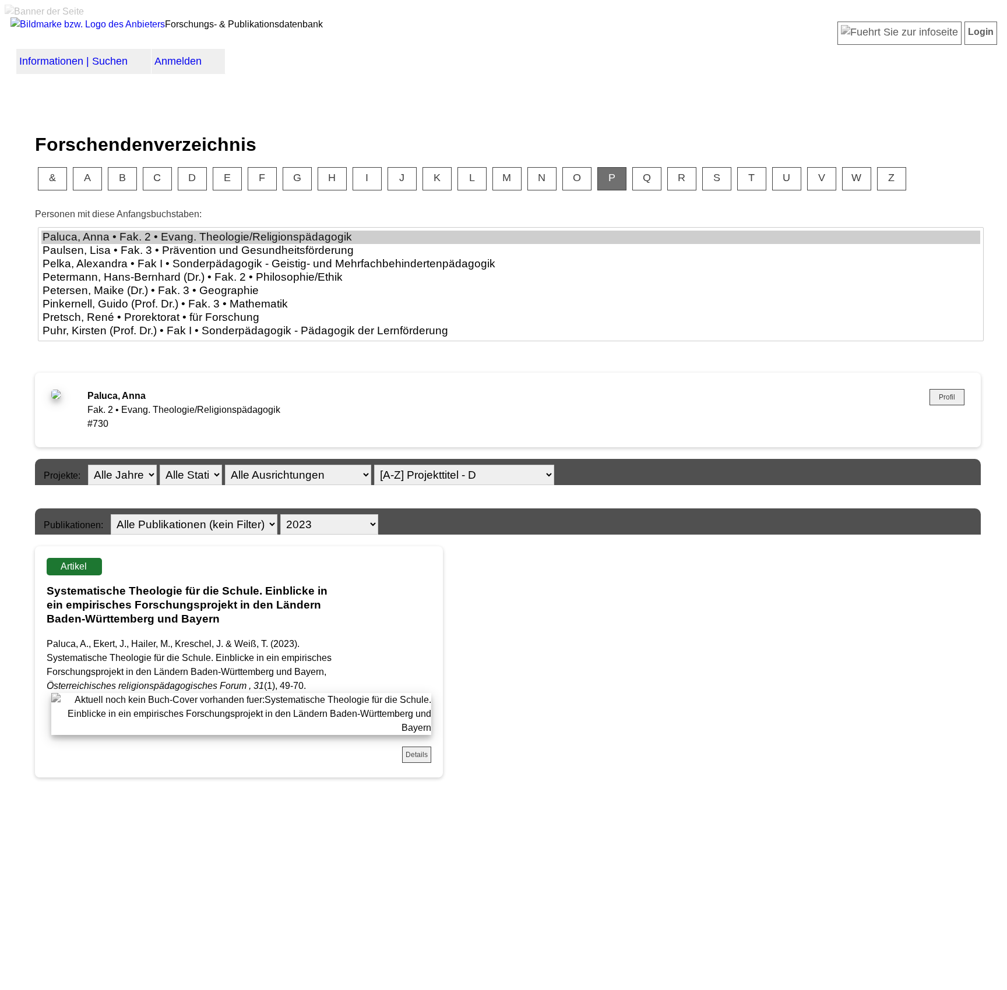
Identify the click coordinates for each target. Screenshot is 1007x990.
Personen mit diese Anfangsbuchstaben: (118, 214)
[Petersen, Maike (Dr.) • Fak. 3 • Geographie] (510, 291)
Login (981, 32)
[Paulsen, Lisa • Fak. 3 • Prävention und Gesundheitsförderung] (510, 250)
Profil (947, 397)
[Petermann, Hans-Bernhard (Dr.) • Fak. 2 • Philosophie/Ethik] (510, 277)
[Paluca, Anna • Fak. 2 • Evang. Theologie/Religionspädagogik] (510, 237)
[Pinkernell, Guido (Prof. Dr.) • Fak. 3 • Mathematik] (510, 304)
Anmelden (178, 61)
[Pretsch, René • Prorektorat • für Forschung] (510, 317)
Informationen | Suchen (73, 61)
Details (417, 755)
